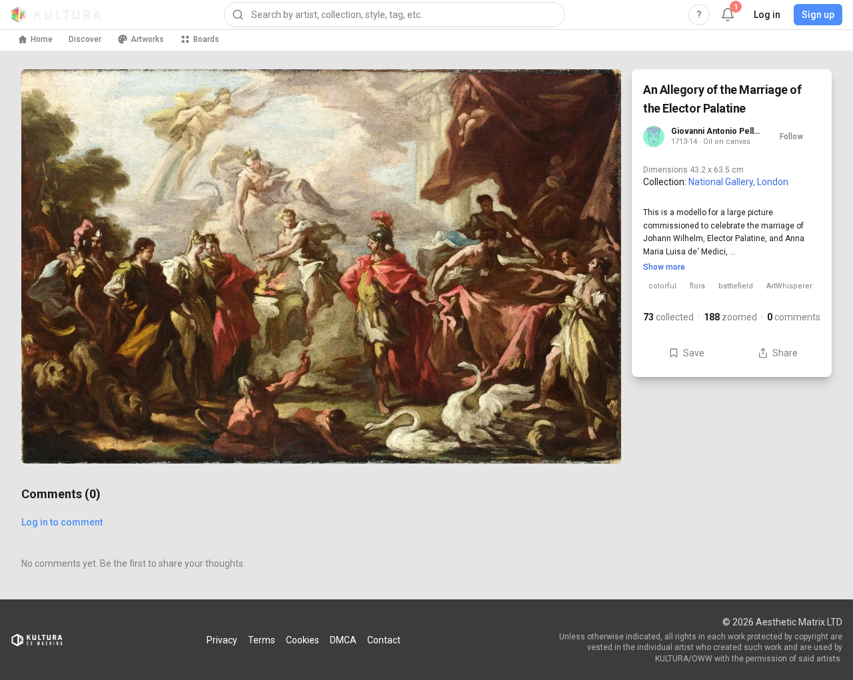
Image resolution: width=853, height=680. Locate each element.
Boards (206, 39)
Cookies (302, 640)
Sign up (818, 14)
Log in (767, 14)
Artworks (147, 39)
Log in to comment (62, 522)
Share (785, 353)
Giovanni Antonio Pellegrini (716, 131)
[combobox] (394, 14)
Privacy (222, 640)
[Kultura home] (56, 15)
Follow (791, 136)
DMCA (343, 640)
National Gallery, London (738, 181)
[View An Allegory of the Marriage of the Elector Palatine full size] (321, 266)
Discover (85, 39)
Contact (384, 640)
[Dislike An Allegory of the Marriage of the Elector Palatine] (594, 437)
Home (42, 39)
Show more (664, 267)
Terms (261, 640)
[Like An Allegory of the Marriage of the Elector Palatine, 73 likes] (594, 381)
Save (693, 353)
